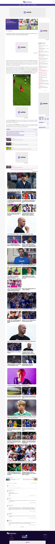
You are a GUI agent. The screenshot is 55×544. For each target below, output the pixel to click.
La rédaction (11, 537)
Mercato (28, 4)
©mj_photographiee (36, 19)
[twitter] (8, 31)
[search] (47, 124)
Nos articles (24, 4)
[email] (12, 31)
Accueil (20, 4)
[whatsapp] (10, 31)
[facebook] (6, 31)
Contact (11, 535)
